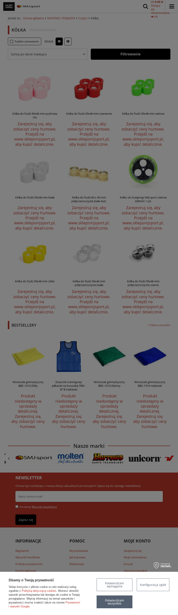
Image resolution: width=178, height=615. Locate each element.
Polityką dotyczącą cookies (39, 590)
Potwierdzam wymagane (114, 584)
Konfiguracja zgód (153, 585)
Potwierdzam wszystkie (114, 601)
